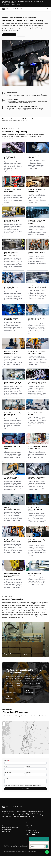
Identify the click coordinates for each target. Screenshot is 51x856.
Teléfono (28, 766)
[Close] (47, 839)
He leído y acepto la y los (23, 785)
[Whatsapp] (47, 852)
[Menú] (48, 9)
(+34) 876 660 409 (6, 829)
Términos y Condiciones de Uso (34, 785)
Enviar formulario (25, 788)
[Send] (47, 846)
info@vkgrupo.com (6, 831)
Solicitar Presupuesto (8, 34)
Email (6, 766)
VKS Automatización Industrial (14, 9)
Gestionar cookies (16, 4)
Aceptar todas (5, 4)
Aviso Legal (29, 825)
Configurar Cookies (31, 834)
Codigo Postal (7, 772)
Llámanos (20, 34)
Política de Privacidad (19, 785)
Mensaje (6, 778)
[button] (25, 737)
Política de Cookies (30, 828)
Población (28, 772)
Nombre (6, 760)
